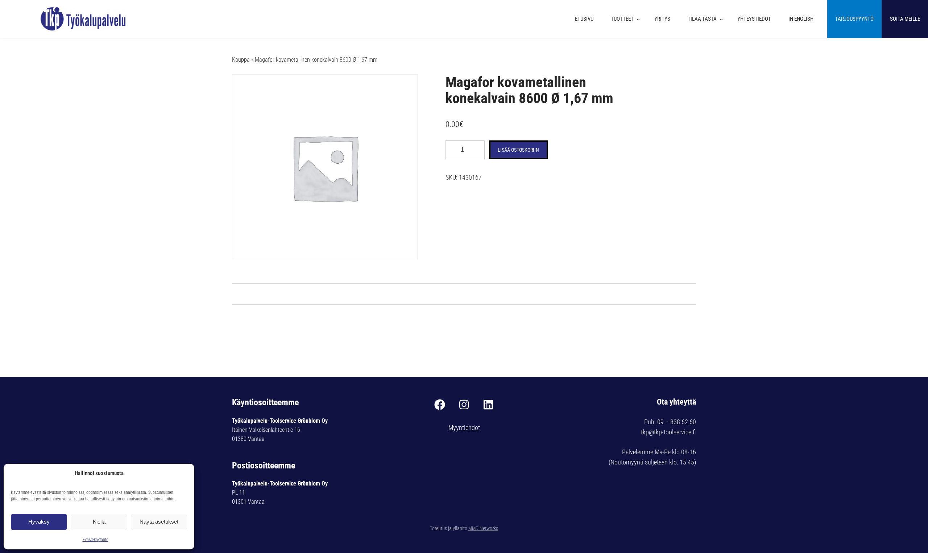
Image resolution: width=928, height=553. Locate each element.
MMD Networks (483, 528)
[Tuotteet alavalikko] (640, 19)
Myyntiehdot (464, 427)
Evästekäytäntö (95, 539)
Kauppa (241, 59)
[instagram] (464, 404)
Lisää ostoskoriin (518, 150)
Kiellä (99, 522)
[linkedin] (488, 404)
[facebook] (439, 404)
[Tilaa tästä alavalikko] (723, 19)
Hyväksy (39, 522)
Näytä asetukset (159, 522)
